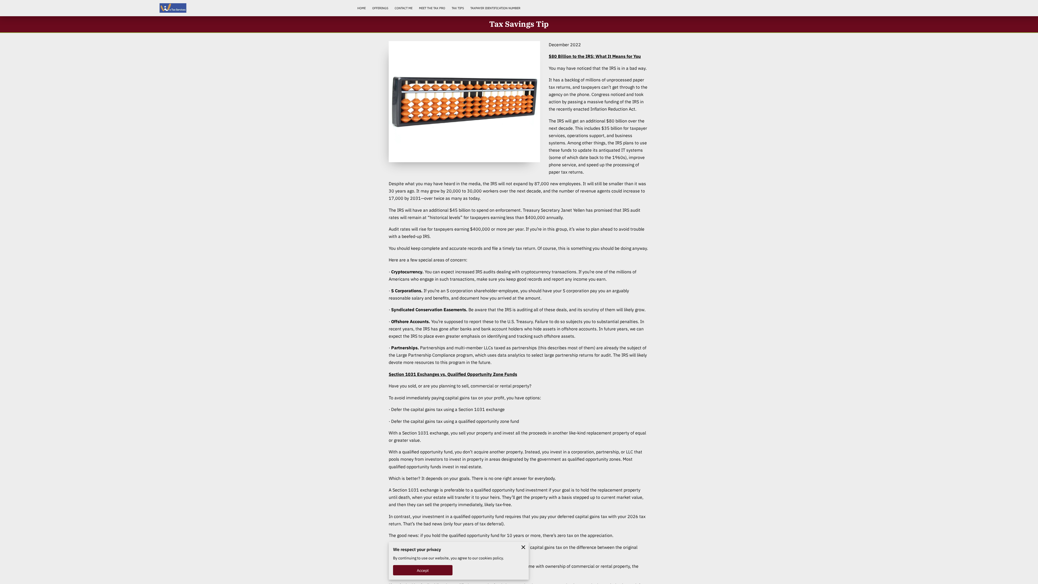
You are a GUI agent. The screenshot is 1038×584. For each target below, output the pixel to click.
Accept (423, 570)
